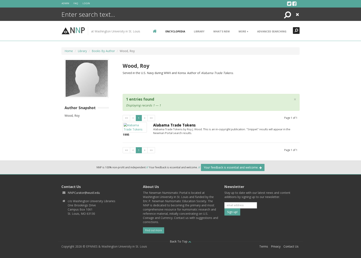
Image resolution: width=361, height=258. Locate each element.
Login (86, 3)
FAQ (76, 3)
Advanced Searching (271, 31)
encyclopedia (175, 31)
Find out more (153, 230)
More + (243, 31)
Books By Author (103, 51)
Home (69, 51)
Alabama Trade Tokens (174, 125)
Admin (65, 3)
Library (199, 31)
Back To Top (179, 241)
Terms (263, 246)
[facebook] (294, 3)
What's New (221, 31)
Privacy (276, 246)
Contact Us (291, 246)
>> (151, 118)
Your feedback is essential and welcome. (231, 167)
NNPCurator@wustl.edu (84, 193)
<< (126, 118)
